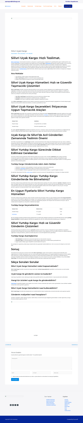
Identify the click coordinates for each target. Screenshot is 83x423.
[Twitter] (13, 405)
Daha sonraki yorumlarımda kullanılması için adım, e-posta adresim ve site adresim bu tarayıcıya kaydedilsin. (36, 376)
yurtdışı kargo (29, 172)
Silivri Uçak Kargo (21, 53)
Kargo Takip (67, 406)
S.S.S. (55, 6)
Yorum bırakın (14, 53)
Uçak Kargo (48, 63)
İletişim (60, 6)
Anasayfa (23, 6)
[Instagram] (15, 405)
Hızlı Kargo (14, 214)
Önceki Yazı (8, 344)
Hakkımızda (30, 6)
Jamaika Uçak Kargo (50, 399)
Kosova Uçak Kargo (50, 403)
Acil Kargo (46, 114)
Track (66, 409)
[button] (68, 6)
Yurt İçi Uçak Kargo (47, 6)
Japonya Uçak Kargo (50, 400)
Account (66, 399)
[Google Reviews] (17, 405)
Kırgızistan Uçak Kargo (51, 405)
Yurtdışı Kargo (38, 6)
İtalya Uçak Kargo (50, 402)
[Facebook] (10, 405)
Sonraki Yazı (75, 344)
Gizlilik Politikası (68, 402)
